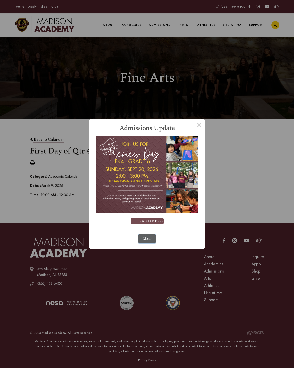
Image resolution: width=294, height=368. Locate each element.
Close (147, 239)
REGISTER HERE (151, 221)
